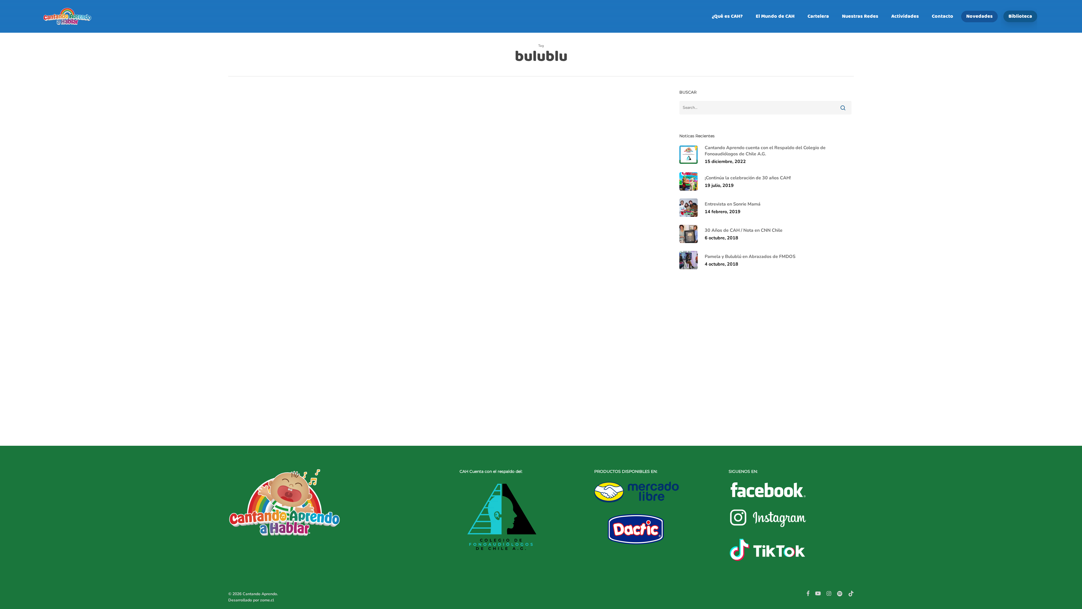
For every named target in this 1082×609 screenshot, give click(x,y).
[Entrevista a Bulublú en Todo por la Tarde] (440, 264)
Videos (284, 393)
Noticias (267, 393)
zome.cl (267, 600)
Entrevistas (247, 393)
